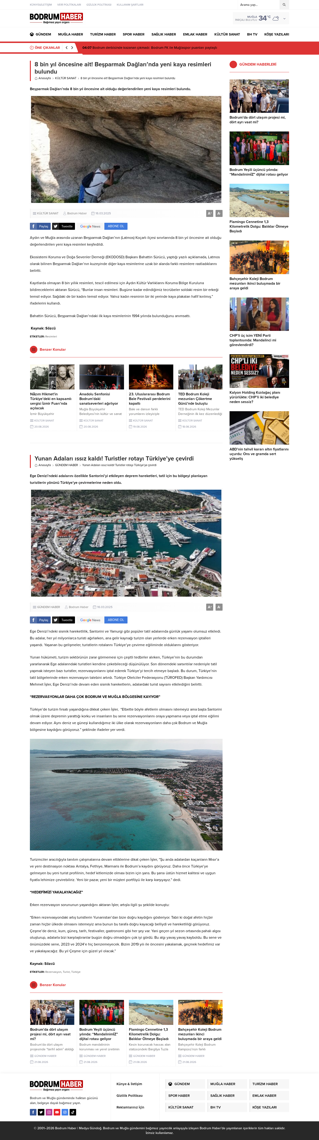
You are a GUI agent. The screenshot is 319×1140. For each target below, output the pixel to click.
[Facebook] (33, 1112)
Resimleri (51, 336)
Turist (66, 972)
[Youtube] (57, 1112)
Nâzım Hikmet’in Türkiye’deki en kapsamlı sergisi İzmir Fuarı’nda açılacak (50, 401)
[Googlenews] (65, 1112)
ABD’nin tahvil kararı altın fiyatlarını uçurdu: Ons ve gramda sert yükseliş (259, 454)
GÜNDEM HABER (66, 465)
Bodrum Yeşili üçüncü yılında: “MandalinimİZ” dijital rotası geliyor (98, 1034)
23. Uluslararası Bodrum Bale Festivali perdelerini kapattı (149, 399)
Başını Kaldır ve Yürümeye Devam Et (115, 48)
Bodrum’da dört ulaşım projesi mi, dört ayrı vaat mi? (50, 1034)
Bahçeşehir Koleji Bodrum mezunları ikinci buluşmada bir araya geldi (200, 1034)
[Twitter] (41, 1112)
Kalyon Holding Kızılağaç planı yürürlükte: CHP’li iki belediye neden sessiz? (255, 397)
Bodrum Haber (77, 213)
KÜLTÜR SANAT (65, 78)
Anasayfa (45, 78)
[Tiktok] (73, 1112)
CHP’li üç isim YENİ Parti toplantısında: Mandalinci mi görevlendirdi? (253, 340)
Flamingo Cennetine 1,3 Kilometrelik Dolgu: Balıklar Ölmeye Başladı (149, 1034)
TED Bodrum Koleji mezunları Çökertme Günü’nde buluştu (195, 399)
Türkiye (76, 972)
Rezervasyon (53, 972)
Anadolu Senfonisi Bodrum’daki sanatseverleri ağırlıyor (98, 399)
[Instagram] (49, 1112)
